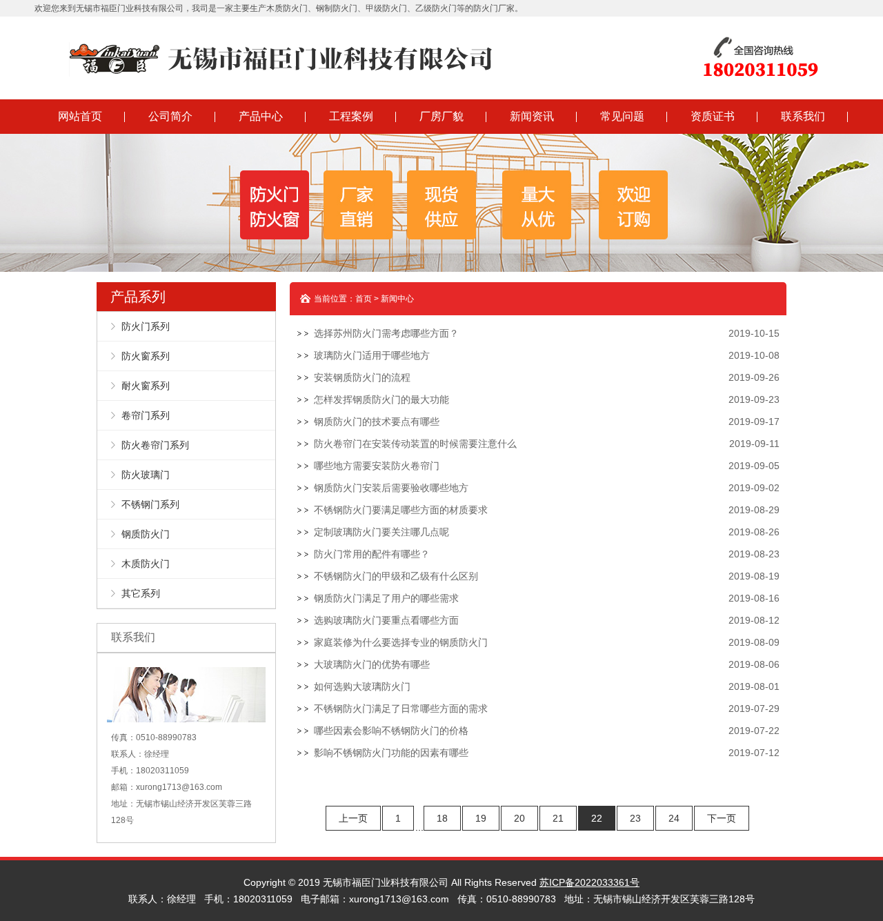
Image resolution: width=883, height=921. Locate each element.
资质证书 (713, 116)
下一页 (721, 818)
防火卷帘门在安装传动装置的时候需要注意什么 (415, 443)
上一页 (353, 818)
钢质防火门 (145, 533)
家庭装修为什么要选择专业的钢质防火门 (401, 642)
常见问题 (622, 116)
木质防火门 (145, 563)
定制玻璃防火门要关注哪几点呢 (381, 531)
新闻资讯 (532, 116)
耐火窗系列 (145, 385)
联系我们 (803, 116)
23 (635, 818)
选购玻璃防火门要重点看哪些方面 (386, 620)
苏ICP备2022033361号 (589, 882)
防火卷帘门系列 (155, 444)
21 (558, 818)
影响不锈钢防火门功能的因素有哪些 (391, 752)
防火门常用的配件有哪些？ (372, 553)
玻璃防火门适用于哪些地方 (372, 355)
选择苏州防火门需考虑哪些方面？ (386, 333)
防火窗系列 (145, 356)
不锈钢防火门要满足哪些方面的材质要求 (401, 509)
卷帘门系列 (145, 415)
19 (480, 818)
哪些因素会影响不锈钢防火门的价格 (391, 730)
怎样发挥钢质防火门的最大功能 (381, 399)
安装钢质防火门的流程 (362, 377)
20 (519, 818)
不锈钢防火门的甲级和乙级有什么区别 (396, 576)
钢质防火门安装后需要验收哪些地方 (391, 487)
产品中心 (261, 116)
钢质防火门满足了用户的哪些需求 (386, 598)
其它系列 (140, 593)
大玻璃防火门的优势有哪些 (372, 664)
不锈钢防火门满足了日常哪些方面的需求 (401, 708)
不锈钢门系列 (150, 504)
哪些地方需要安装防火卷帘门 (376, 465)
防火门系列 (145, 326)
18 (442, 818)
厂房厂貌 (441, 116)
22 (596, 818)
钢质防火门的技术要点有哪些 (376, 421)
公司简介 (170, 116)
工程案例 (351, 116)
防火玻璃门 (145, 474)
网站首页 (80, 116)
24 (673, 818)
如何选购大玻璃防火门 (362, 686)
